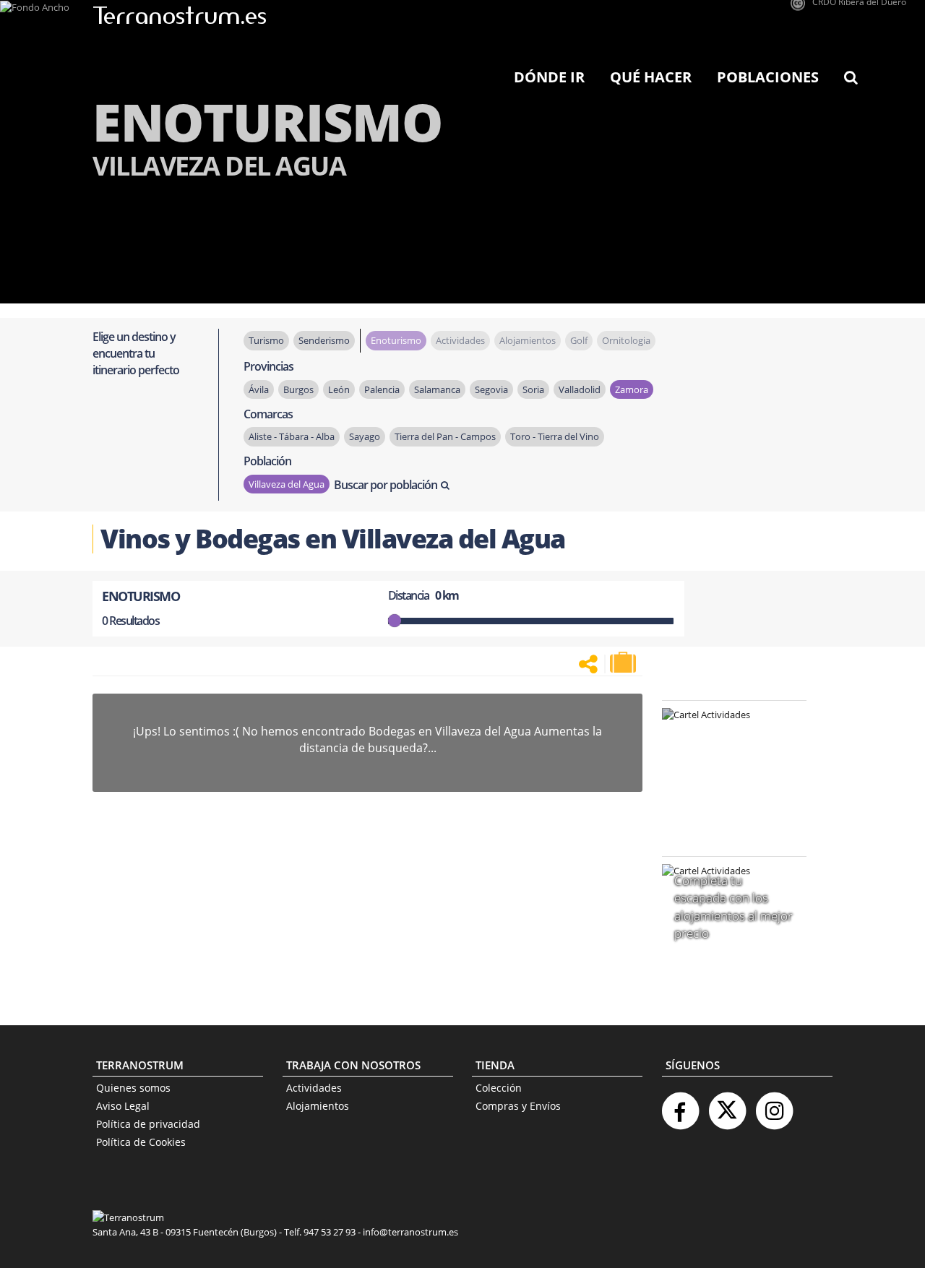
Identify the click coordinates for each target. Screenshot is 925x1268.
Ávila (259, 389)
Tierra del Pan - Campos (445, 436)
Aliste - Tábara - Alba (292, 436)
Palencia (382, 389)
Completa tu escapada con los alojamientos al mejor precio (733, 906)
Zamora (631, 389)
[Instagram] (774, 1105)
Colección (499, 1088)
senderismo (324, 340)
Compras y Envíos (518, 1106)
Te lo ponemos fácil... (725, 807)
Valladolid (580, 389)
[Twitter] (727, 1105)
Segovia (491, 389)
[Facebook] (680, 1105)
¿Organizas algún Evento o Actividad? (727, 733)
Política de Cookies (141, 1142)
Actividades (314, 1088)
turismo (266, 340)
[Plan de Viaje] (624, 662)
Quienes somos (133, 1088)
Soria (533, 389)
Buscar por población (385, 485)
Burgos (298, 389)
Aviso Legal (123, 1106)
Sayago (364, 436)
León (339, 389)
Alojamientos (317, 1106)
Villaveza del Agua (286, 484)
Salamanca (437, 389)
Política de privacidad (148, 1124)
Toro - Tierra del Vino (554, 436)
